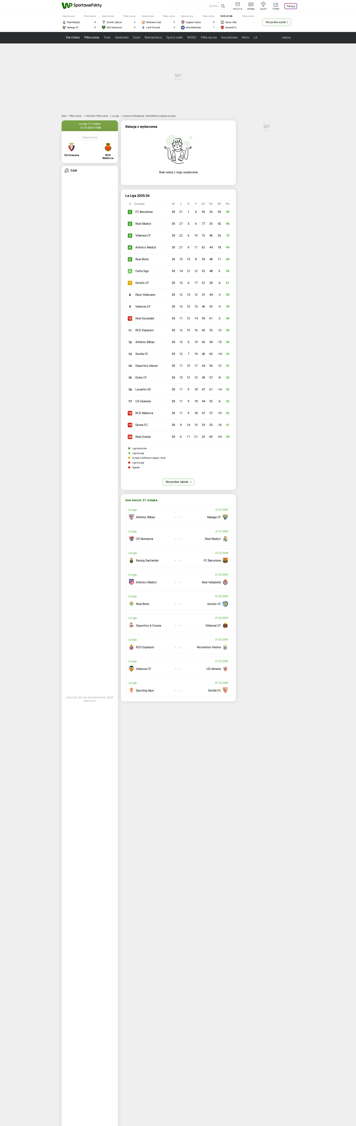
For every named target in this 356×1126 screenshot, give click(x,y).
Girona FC (141, 425)
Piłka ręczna (209, 37)
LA (255, 37)
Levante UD (143, 389)
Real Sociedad (144, 318)
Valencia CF (143, 306)
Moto (245, 37)
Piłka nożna (91, 37)
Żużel (136, 37)
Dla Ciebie (73, 37)
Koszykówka (229, 37)
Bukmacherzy (153, 37)
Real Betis (142, 259)
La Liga (116, 116)
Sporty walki (175, 37)
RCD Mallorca (144, 413)
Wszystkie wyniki (276, 22)
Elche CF (141, 377)
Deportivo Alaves (146, 366)
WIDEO (191, 37)
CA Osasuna (143, 401)
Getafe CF (142, 283)
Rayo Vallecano (145, 294)
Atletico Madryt (145, 247)
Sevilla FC (141, 354)
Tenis (107, 37)
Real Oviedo (143, 437)
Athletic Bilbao (145, 342)
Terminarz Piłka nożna (97, 116)
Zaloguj (290, 6)
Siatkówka (121, 37)
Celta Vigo (142, 271)
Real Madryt (143, 223)
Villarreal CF (143, 235)
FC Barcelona (144, 212)
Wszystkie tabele (177, 482)
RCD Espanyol (144, 330)
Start (64, 116)
